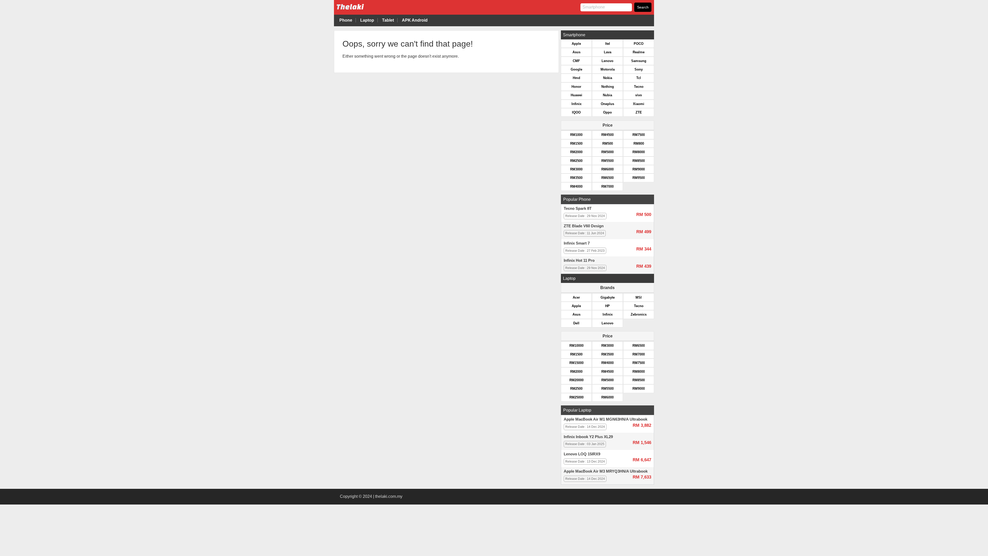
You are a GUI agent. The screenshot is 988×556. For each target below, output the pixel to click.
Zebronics (639, 314)
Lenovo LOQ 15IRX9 (582, 454)
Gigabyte (608, 297)
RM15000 (576, 363)
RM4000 (576, 186)
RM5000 (607, 152)
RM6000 (607, 169)
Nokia (607, 78)
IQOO (576, 112)
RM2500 (576, 161)
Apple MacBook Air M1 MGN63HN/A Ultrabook (605, 419)
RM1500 (576, 143)
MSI (639, 297)
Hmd (576, 78)
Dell (576, 323)
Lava (607, 52)
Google (576, 69)
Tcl (638, 78)
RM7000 (607, 186)
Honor (576, 87)
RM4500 (607, 135)
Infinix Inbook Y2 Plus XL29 (588, 437)
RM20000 (576, 380)
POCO (638, 44)
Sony (638, 69)
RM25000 (576, 397)
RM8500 (638, 161)
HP (607, 306)
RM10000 (576, 346)
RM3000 (576, 169)
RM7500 (638, 135)
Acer (576, 297)
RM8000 (638, 152)
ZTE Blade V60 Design (584, 226)
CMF (576, 61)
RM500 (607, 143)
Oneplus (607, 104)
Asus (576, 52)
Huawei (576, 95)
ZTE (639, 112)
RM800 (638, 143)
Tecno (638, 87)
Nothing (607, 87)
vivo (638, 95)
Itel (607, 44)
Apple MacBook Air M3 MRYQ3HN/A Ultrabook (606, 471)
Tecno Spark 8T (578, 208)
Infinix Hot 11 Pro (579, 260)
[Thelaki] (366, 10)
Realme (639, 52)
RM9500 (638, 178)
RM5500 (607, 161)
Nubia (607, 95)
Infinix (576, 104)
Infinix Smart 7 (577, 243)
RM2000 (576, 152)
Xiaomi (638, 104)
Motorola (608, 69)
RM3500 (576, 178)
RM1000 (576, 135)
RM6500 (607, 178)
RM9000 (638, 169)
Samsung (638, 61)
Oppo (607, 112)
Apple (576, 44)
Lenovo (607, 61)
